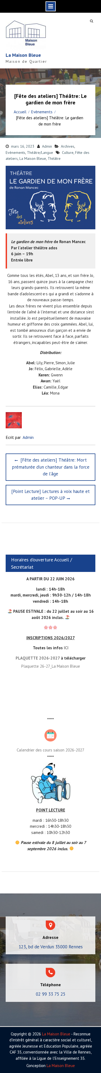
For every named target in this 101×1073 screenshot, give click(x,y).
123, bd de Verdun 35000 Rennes (51, 947)
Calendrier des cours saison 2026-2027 (50, 750)
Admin (47, 146)
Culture (68, 152)
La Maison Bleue (23, 55)
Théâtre (54, 158)
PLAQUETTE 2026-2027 (38, 658)
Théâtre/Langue (40, 152)
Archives (67, 146)
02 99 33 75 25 (50, 994)
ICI (66, 647)
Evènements (15, 152)
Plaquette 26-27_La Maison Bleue (50, 666)
